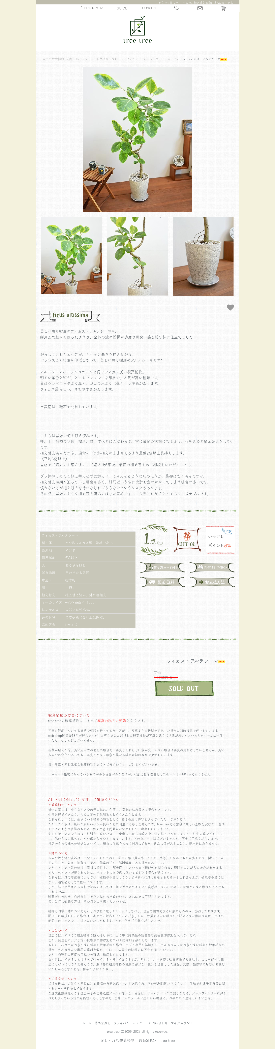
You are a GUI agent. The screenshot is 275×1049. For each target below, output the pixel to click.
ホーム (86, 1023)
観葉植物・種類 (107, 59)
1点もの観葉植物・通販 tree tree (64, 59)
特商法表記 (102, 1023)
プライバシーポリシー (129, 1023)
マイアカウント (182, 1023)
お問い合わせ (158, 1023)
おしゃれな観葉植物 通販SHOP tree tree (137, 1040)
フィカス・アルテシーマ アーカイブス (152, 59)
